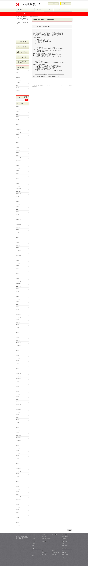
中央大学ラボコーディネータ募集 (66, 85)
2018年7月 (18, 355)
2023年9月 (18, 196)
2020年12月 (18, 281)
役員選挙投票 (54, 554)
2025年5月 (18, 145)
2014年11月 (18, 468)
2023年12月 (18, 188)
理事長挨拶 (34, 538)
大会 (17, 72)
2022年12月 (18, 219)
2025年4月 (18, 147)
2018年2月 (18, 368)
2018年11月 (18, 345)
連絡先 (17, 87)
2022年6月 (18, 234)
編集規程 (63, 543)
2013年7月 (18, 509)
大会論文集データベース (46, 556)
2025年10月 (18, 132)
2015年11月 (18, 437)
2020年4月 (18, 301)
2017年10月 (18, 378)
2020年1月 (18, 309)
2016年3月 (18, 427)
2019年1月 (18, 340)
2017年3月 (18, 396)
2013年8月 (18, 507)
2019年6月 (18, 327)
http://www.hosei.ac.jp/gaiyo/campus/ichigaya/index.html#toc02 (49, 74)
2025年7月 (18, 139)
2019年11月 (18, 314)
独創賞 (33, 555)
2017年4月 (18, 394)
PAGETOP (70, 530)
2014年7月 (18, 478)
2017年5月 (18, 391)
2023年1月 (18, 216)
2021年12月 (18, 250)
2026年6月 (18, 111)
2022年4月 (18, 240)
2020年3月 (18, 304)
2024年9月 (18, 165)
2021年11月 (18, 252)
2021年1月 (18, 278)
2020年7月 (18, 293)
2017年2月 (18, 399)
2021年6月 (18, 265)
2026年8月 (18, 106)
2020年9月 (18, 288)
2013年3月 (18, 519)
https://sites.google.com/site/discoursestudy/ (48, 76)
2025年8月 (18, 137)
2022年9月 (18, 227)
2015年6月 (18, 450)
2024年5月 (18, 175)
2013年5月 (18, 514)
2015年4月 (18, 455)
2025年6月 (18, 142)
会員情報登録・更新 (55, 552)
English (17, 92)
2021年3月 (18, 273)
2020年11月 (18, 283)
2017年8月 (18, 383)
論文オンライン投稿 (65, 548)
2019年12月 (18, 311)
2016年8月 (18, 414)
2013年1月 (18, 525)
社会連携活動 (19, 80)
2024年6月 (18, 173)
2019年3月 (18, 335)
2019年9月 (18, 319)
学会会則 (33, 541)
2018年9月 (18, 350)
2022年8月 (18, 229)
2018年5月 (18, 360)
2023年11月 (18, 191)
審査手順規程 (64, 545)
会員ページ (18, 85)
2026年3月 (18, 119)
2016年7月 (18, 417)
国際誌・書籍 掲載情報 (46, 538)
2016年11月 (18, 406)
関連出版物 (64, 552)
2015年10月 (18, 440)
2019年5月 (18, 329)
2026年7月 (18, 109)
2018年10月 (18, 347)
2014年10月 (18, 471)
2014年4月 (18, 486)
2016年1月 (18, 432)
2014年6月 (18, 481)
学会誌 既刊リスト (65, 538)
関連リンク (18, 90)
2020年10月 (18, 286)
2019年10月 (18, 317)
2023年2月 (18, 214)
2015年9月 (18, 442)
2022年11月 (18, 222)
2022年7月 (18, 232)
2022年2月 (18, 245)
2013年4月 (18, 517)
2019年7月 (18, 324)
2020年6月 (18, 296)
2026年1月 (18, 124)
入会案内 (18, 82)
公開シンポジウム (45, 536)
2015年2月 (18, 460)
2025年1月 (18, 155)
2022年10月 (18, 224)
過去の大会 (44, 554)
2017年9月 (18, 381)
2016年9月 (18, 412)
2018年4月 (18, 363)
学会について (34, 536)
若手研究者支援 (44, 541)
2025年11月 (18, 129)
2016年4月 (18, 424)
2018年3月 (18, 365)
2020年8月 (18, 291)
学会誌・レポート (65, 534)
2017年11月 (18, 376)
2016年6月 (18, 419)
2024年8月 (18, 168)
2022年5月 (18, 237)
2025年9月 (18, 134)
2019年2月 (18, 337)
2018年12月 (18, 342)
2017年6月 (18, 388)
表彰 (32, 550)
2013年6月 (18, 512)
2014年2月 (18, 491)
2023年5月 (18, 206)
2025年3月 (18, 150)
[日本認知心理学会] (28, 5)
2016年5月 (18, 422)
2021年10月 (18, 255)
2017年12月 (18, 373)
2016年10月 (18, 409)
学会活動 (18, 77)
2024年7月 (18, 170)
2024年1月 (18, 186)
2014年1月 (18, 494)
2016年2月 (18, 430)
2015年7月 (18, 448)
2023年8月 (18, 198)
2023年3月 (18, 211)
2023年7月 (18, 201)
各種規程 (33, 543)
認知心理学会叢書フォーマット (66, 554)
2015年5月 (18, 453)
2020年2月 (18, 306)
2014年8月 (18, 476)
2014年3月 (18, 489)
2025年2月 (18, 152)
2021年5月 (18, 268)
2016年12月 (18, 404)
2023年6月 (18, 204)
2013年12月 (18, 496)
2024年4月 (18, 178)
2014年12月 (18, 466)
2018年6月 (18, 358)
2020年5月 (18, 299)
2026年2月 (18, 121)
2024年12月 (18, 157)
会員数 (33, 548)
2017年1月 (18, 401)
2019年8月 (18, 322)
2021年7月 (18, 263)
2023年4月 (18, 209)
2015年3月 (18, 458)
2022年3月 (18, 242)
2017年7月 (18, 386)
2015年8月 (18, 445)
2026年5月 (18, 114)
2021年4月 (18, 270)
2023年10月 (18, 193)
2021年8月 (18, 260)
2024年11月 (18, 160)
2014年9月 (18, 473)
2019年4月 (18, 332)
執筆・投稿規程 (65, 536)
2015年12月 (18, 435)
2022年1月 (18, 247)
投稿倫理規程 (64, 541)
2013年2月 (18, 522)
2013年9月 (18, 504)
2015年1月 (18, 463)
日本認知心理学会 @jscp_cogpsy (22, 18)
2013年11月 (18, 499)
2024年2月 (18, 183)
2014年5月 (18, 483)
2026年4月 (18, 116)
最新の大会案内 (44, 552)
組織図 (33, 545)
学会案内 (18, 69)
